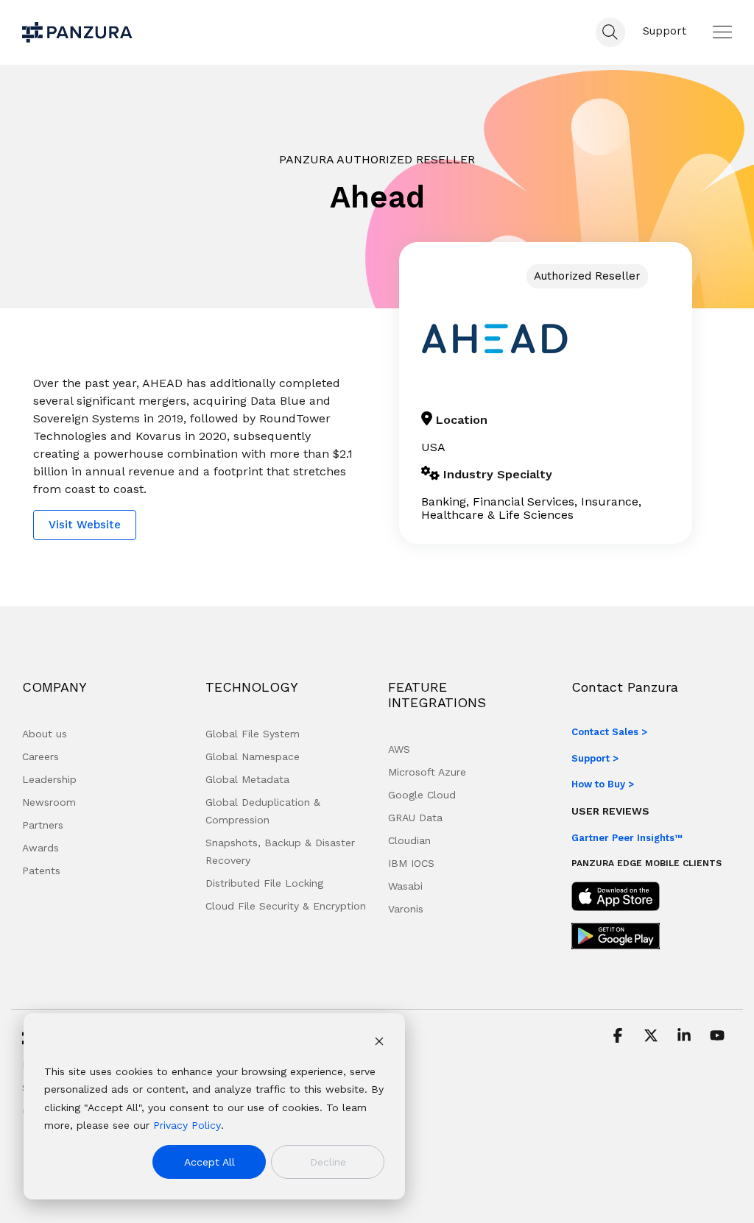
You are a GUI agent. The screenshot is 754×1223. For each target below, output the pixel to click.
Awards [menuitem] (40, 848)
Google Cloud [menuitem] (422, 795)
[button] (722, 32)
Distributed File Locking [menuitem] (264, 883)
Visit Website (85, 524)
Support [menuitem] (664, 31)
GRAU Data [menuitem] (415, 817)
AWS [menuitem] (399, 749)
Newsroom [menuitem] (49, 802)
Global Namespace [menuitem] (252, 756)
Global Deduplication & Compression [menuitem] (264, 811)
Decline (328, 1162)
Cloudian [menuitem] (409, 840)
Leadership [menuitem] (49, 779)
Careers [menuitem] (40, 756)
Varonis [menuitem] (405, 909)
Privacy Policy (187, 1125)
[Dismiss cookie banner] (379, 1043)
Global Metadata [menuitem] (247, 779)
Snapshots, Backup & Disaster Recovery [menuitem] (282, 851)
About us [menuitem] (44, 734)
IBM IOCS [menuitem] (411, 863)
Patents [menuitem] (41, 870)
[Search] (610, 32)
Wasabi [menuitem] (405, 886)
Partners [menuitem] (42, 825)
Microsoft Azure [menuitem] (427, 772)
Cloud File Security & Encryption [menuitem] (285, 906)
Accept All (209, 1162)
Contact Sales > (609, 731)
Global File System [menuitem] (252, 734)
